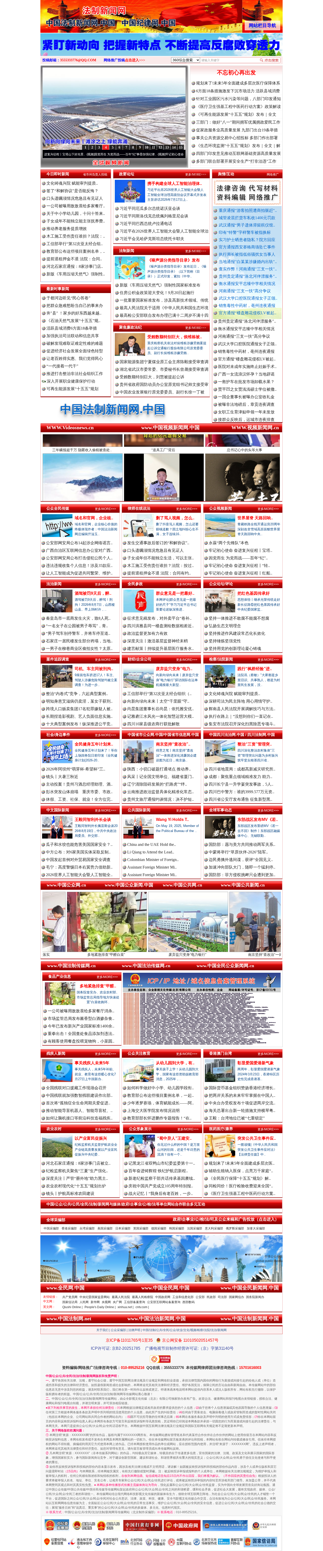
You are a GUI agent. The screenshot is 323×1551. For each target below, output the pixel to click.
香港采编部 (69, 1228)
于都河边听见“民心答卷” (68, 298)
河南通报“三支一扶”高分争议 (245, 291)
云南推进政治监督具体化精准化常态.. (160, 792)
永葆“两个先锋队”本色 (229, 543)
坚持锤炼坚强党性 (225, 641)
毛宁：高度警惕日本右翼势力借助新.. (79, 867)
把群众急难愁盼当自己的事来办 (74, 305)
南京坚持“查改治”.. (173, 744)
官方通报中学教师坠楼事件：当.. (247, 397)
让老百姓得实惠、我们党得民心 (74, 358)
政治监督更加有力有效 (147, 633)
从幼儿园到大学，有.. (175, 1063)
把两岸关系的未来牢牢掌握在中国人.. (242, 1095)
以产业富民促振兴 (91, 1138)
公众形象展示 (140, 1129)
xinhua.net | (125, 1307)
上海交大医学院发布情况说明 (153, 1110)
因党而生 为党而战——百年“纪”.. (238, 558)
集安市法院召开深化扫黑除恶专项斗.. (242, 724)
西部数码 (188, 1302)
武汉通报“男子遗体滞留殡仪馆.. (247, 225)
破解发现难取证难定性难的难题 (74, 343)
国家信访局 (69, 1302)
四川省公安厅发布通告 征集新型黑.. (240, 799)
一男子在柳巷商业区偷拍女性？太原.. (79, 648)
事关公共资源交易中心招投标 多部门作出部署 (237, 138)
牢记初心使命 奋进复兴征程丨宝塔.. (240, 550)
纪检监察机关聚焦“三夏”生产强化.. (77, 1171)
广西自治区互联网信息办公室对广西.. (79, 550)
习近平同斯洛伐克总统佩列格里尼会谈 (154, 216)
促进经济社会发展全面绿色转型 (74, 351)
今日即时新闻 (57, 174)
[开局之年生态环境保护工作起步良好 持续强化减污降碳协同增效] (161, 50)
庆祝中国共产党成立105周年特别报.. (160, 1186)
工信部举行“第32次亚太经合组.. (74, 244)
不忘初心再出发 (236, 72)
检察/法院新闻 (221, 659)
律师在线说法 (139, 508)
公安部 (200, 1297)
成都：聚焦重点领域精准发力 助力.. (240, 776)
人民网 (84, 1302)
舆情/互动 (226, 174)
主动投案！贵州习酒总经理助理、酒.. (79, 784)
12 (160, 147)
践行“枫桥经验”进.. (254, 669)
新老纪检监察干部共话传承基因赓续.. (161, 1178)
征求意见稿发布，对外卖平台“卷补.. (159, 618)
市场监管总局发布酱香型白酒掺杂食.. (81, 1018)
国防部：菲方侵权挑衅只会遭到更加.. (242, 875)
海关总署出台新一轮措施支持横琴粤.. (242, 1110)
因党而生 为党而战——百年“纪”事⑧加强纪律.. (58, 154)
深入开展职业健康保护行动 (70, 381)
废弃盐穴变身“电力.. (174, 669)
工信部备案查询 (134, 1302)
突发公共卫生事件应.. (256, 1138)
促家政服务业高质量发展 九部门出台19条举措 (237, 130)
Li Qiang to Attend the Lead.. (150, 852)
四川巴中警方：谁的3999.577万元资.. (241, 792)
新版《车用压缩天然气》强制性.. (75, 274)
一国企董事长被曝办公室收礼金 (246, 352)
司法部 (222, 1297)
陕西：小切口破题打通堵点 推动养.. (159, 769)
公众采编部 (118, 1330)
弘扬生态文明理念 (225, 626)
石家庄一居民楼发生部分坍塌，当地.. (79, 641)
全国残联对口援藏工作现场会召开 (76, 1088)
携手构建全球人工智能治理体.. (174, 183)
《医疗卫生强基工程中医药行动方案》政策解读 (238, 106)
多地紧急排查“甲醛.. (98, 986)
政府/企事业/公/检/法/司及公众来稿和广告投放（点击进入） (226, 1219)
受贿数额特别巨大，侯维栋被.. (174, 337)
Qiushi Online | (72, 1307)
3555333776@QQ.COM (78, 60)
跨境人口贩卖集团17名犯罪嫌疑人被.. (79, 709)
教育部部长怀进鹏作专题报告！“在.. (159, 1118)
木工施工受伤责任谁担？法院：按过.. (160, 565)
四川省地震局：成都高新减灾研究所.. (242, 769)
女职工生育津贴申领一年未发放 (246, 367)
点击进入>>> (135, 60)
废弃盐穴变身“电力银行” (97, 955)
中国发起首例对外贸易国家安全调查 (78, 859)
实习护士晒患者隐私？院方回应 (247, 240)
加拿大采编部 (256, 1228)
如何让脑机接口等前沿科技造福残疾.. (79, 1118)
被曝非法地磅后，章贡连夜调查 (246, 359)
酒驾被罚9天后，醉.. (93, 593)
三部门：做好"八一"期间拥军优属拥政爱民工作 (238, 122)
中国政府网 (162, 1297)
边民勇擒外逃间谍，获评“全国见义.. (241, 859)
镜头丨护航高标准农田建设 (70, 1193)
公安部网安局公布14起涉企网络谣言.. (79, 543)
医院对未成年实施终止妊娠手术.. (247, 321)
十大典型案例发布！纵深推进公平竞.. (79, 724)
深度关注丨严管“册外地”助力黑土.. (77, 1178)
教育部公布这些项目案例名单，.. (75, 251)
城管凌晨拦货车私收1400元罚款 (247, 218)
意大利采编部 (214, 1228)
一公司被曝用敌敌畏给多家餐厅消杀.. (81, 1011)
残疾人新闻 (55, 1053)
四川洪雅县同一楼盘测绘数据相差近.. (160, 626)
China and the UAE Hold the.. (151, 844)
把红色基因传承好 (253, 593)
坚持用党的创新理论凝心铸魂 (235, 648)
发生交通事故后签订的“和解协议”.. (158, 543)
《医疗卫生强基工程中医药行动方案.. (242, 1193)
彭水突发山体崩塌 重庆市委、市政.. (79, 792)
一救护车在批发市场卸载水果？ (246, 336)
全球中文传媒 (82, 14)
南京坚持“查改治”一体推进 (178, 955)
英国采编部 (140, 1228)
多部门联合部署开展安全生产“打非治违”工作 (236, 161)
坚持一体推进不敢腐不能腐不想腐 (239, 618)
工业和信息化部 (183, 1297)
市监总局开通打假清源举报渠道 (246, 405)
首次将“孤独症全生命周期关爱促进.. (78, 1103)
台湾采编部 (87, 1228)
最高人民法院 (121, 1297)
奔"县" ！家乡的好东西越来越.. (73, 313)
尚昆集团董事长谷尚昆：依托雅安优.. (160, 709)
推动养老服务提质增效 (66, 228)
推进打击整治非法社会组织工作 (74, 373)
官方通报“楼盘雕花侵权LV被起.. (247, 313)
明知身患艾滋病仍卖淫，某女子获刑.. (79, 701)
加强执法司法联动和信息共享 (72, 336)
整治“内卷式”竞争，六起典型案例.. (77, 694)
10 (146, 147)
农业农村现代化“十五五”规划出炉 (76, 1186)
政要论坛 (126, 174)
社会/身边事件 (58, 734)
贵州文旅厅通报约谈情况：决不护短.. (160, 799)
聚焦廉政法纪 (130, 327)
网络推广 (273, 174)
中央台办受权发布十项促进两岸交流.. (242, 1103)
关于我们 (102, 1330)
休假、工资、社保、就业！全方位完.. (79, 799)
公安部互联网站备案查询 (163, 1302)
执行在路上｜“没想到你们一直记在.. (241, 716)
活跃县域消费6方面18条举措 (71, 328)
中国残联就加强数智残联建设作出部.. (79, 1095)
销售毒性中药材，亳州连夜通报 (247, 305)
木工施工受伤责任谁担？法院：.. (75, 236)
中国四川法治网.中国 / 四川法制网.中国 (242, 734)
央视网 (106, 1302)
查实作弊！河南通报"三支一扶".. (248, 269)
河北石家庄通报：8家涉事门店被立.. (78, 1163)
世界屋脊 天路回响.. (255, 518)
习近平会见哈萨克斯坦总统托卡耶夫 (152, 239)
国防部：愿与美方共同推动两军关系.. (242, 844)
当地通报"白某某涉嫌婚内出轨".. (248, 262)
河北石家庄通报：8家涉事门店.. (74, 266)
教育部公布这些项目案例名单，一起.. (160, 1095)
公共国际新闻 (139, 810)
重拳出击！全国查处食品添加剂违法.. (81, 1033)
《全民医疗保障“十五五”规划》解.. (240, 1178)
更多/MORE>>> (195, 174)
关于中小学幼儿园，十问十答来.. (75, 213)
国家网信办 (236, 1297)
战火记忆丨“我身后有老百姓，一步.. (160, 1193)
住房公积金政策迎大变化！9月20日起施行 (157, 293)
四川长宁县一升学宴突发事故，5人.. (241, 784)
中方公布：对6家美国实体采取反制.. (78, 852)
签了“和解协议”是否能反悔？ (72, 191)
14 (174, 147)
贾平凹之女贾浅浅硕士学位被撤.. (247, 344)
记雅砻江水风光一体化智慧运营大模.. (160, 716)
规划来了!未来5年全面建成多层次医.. (242, 1163)
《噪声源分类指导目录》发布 (173, 260)
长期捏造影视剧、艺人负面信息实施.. (79, 716)
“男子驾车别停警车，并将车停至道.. (78, 633)
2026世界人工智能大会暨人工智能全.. (79, 875)
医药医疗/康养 (221, 1129)
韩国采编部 (176, 1228)
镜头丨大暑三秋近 (62, 776)
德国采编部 (158, 1228)
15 (180, 147)
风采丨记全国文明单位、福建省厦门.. (160, 776)
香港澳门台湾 (220, 1053)
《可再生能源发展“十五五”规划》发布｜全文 (236, 114)
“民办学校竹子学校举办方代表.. (246, 389)
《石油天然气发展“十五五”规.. (73, 321)
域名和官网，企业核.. (94, 518)
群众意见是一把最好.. (175, 593)
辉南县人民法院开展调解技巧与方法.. (242, 709)
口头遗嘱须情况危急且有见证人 (74, 198)
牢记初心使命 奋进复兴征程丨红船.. (240, 573)
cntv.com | (142, 1307)
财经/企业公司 (139, 659)
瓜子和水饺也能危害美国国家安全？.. (79, 844)
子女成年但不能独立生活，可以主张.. (160, 558)
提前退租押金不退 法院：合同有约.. (159, 573)
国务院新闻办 (255, 1297)
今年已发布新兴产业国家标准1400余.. (81, 1026)
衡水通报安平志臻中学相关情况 (247, 283)
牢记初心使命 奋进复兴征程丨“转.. (239, 565)
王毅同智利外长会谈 (93, 819)
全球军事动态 (220, 810)
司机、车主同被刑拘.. (94, 669)
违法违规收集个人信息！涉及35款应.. (79, 565)
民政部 (211, 1297)
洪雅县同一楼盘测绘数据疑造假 (246, 382)
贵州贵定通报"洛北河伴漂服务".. (248, 276)
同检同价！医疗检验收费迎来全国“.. (241, 1186)
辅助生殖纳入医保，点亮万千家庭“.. (241, 1171)
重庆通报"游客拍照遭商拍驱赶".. (248, 210)
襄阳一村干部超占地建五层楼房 (246, 420)
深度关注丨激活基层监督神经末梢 (157, 641)
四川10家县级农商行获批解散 (153, 724)
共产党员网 (69, 1297)
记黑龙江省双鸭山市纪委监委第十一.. (161, 1163)
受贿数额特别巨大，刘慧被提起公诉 (152, 377)
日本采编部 (122, 1228)
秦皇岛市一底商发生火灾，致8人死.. (78, 618)
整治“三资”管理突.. (254, 744)
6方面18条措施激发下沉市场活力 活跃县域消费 (238, 91)
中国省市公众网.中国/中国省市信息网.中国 (163, 734)
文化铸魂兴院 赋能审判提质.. (72, 183)
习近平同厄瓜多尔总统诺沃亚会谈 (150, 208)
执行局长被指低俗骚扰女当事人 (247, 254)
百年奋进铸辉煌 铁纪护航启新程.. (158, 1171)
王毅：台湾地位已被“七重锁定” (237, 1118)
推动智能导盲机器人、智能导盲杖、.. (79, 1110)
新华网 (95, 1302)
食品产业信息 (59, 976)
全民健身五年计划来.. (94, 744)
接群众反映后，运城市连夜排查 (246, 374)
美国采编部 (105, 1228)
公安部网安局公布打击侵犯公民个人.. (79, 558)
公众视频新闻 (220, 508)
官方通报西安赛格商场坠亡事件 (247, 247)
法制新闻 (126, 250)
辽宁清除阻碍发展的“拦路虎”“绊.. (157, 784)
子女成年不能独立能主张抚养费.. (75, 221)
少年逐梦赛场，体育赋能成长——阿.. (160, 1103)
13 (167, 147)
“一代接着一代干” (62, 366)
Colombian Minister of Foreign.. (153, 859)
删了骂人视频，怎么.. (175, 518)
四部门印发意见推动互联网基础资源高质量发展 (238, 153)
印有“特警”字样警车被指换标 (245, 232)
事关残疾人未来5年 (92, 1063)
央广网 (117, 1302)
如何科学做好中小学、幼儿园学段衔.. (160, 1088)
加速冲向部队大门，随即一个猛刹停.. (242, 867)
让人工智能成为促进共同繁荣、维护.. (79, 573)
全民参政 (135, 584)
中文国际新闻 (57, 810)
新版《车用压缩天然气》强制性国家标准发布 (160, 285)
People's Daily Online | (100, 1307)
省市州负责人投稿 (95, 174)
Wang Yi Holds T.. (172, 819)
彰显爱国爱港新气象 (255, 1063)
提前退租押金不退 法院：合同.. (74, 259)
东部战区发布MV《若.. (257, 819)
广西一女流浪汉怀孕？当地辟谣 (246, 329)
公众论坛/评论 (221, 584)
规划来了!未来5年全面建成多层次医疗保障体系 (238, 83)
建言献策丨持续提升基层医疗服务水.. (160, 648)
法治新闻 (54, 584)
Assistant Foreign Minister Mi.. (152, 867)
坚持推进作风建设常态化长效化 (237, 633)
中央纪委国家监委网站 (94, 1297)
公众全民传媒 (57, 508)
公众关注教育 (139, 1053)
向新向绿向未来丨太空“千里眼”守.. (158, 701)
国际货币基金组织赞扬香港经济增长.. (242, 1088)
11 (153, 147)
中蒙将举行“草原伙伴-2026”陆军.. (238, 852)
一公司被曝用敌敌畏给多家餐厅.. (75, 206)
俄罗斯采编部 (235, 1228)
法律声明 (134, 1330)
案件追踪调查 (57, 659)
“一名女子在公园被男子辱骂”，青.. (77, 626)
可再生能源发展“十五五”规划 (72, 389)
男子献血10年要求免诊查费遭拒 (246, 412)
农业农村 (54, 1129)
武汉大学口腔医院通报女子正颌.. (248, 298)
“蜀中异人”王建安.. (174, 1138)
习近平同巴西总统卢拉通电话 (146, 223)
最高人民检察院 (142, 1297)
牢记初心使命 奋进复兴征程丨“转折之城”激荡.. (129, 154)
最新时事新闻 (57, 288)
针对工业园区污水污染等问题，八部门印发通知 (238, 99)
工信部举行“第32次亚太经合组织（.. (159, 694)
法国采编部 (194, 1228)
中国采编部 (51, 1228)
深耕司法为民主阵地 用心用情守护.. (240, 701)
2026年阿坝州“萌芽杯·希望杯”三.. (75, 769)
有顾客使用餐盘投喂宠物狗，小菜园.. (81, 1041)
